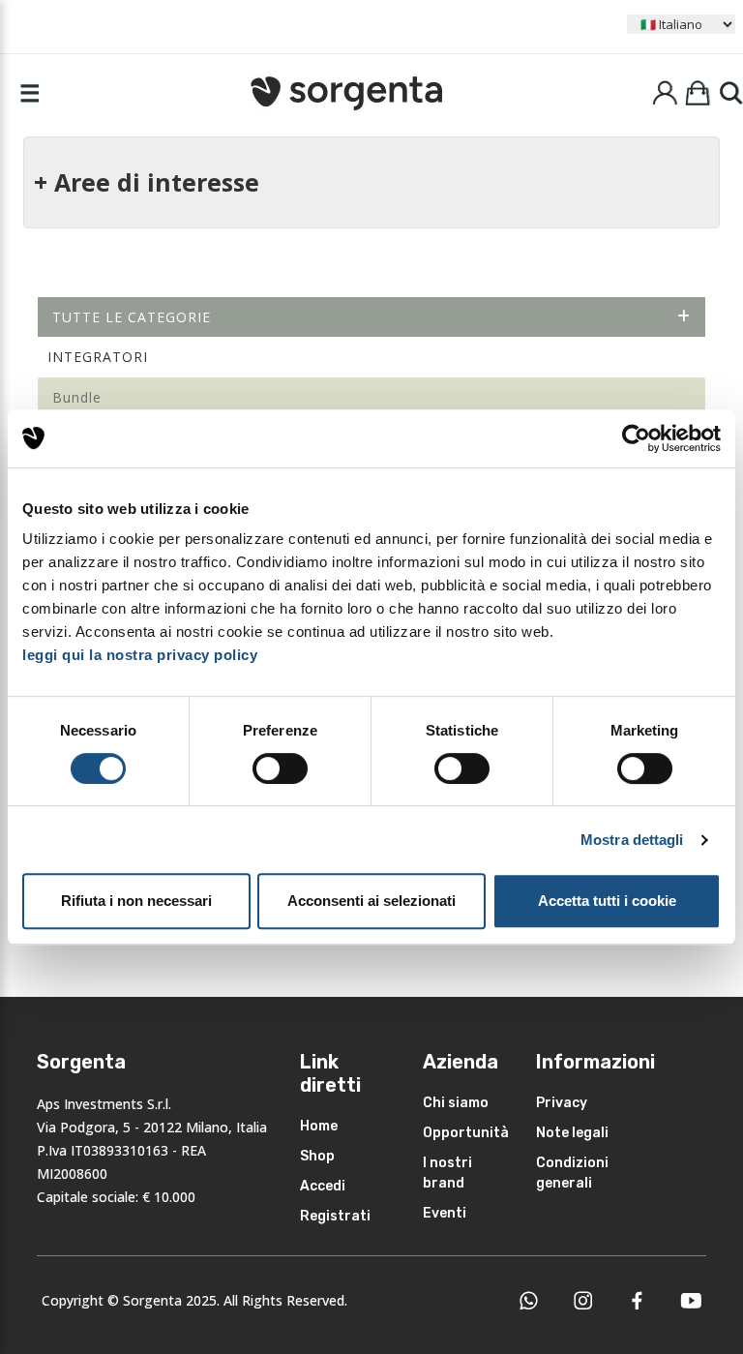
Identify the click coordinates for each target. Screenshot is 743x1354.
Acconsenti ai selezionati (371, 900)
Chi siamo (456, 1103)
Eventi (444, 1213)
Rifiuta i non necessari (136, 900)
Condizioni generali (572, 1173)
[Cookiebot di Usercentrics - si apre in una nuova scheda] (636, 438)
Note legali (572, 1133)
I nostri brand (447, 1173)
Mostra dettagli (632, 839)
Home (319, 1126)
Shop (317, 1156)
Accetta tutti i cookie (607, 900)
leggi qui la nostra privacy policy (139, 655)
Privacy (561, 1103)
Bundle (77, 397)
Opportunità (466, 1133)
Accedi (322, 1186)
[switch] (280, 768)
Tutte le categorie (131, 317)
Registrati (335, 1216)
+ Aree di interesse (146, 181)
